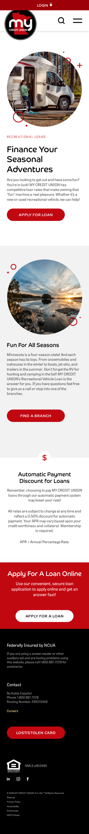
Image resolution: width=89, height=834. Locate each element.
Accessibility (13, 806)
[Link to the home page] (21, 23)
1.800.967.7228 (28, 697)
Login (42, 5)
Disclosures (12, 810)
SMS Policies (13, 814)
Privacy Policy (14, 801)
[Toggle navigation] (77, 20)
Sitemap (11, 797)
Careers (12, 711)
